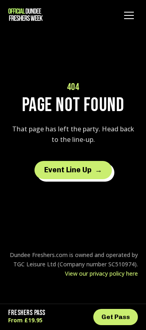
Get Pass (115, 317)
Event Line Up (73, 169)
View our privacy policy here (101, 273)
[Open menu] (129, 15)
